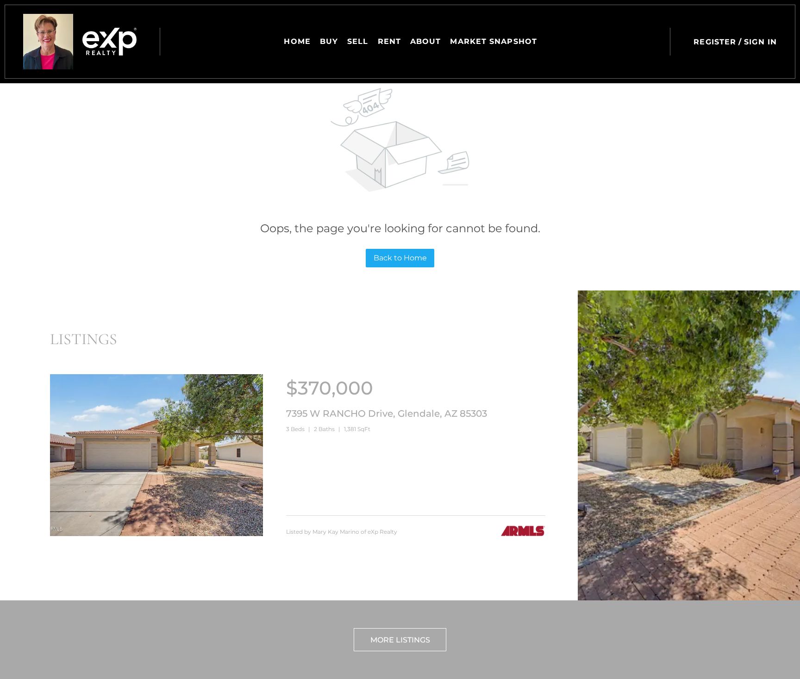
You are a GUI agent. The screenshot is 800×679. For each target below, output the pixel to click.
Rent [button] (389, 41)
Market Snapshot (493, 41)
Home (297, 41)
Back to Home (400, 257)
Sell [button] (357, 41)
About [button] (425, 41)
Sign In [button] (760, 41)
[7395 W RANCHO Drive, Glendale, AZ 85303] (156, 534)
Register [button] (715, 41)
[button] (48, 41)
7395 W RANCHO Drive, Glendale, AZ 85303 (386, 413)
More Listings (400, 640)
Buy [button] (329, 41)
